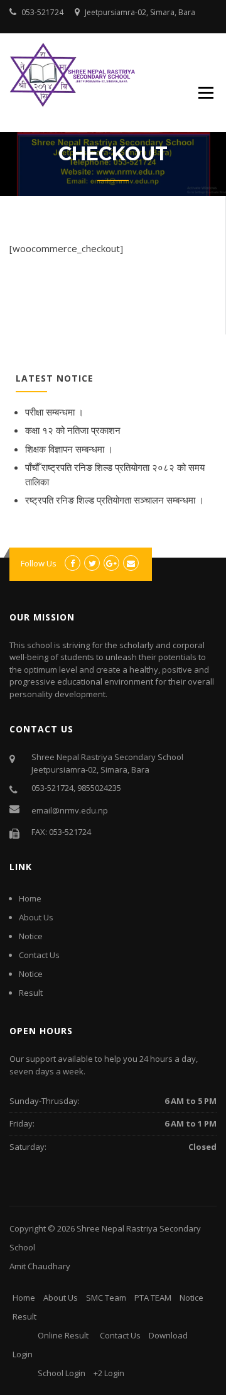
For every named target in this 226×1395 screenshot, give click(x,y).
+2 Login (109, 1373)
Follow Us (38, 563)
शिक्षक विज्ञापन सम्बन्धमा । (69, 449)
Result (31, 992)
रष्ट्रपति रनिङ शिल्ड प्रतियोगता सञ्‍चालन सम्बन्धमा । (114, 499)
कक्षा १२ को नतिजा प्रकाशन (73, 430)
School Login (61, 1373)
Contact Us (39, 955)
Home (30, 898)
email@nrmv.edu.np (69, 810)
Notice (31, 936)
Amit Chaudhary (39, 1266)
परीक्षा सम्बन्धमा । (54, 411)
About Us (36, 917)
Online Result (63, 1335)
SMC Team (106, 1297)
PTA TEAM (152, 1297)
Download (168, 1335)
